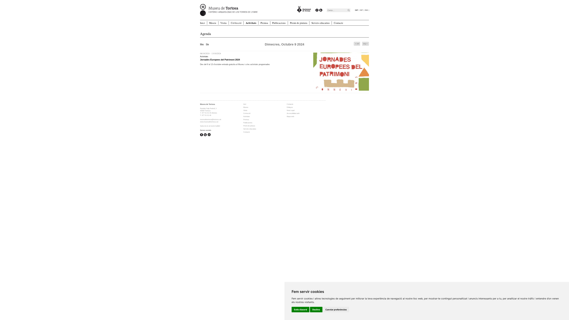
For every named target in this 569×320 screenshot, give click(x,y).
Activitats (251, 23)
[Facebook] (317, 7)
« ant (357, 44)
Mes (202, 44)
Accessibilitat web (293, 113)
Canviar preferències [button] (336, 309)
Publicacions (279, 23)
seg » (365, 44)
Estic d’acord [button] (300, 309)
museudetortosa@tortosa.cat (210, 119)
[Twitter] (320, 7)
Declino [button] (316, 309)
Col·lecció (236, 23)
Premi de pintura (298, 23)
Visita (223, 23)
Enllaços (290, 107)
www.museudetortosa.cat (209, 122)
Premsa (264, 23)
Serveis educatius (320, 23)
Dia (207, 44)
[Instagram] (209, 135)
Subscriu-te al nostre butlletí (210, 126)
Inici (202, 23)
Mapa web (290, 116)
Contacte (338, 23)
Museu (212, 23)
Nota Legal (290, 110)
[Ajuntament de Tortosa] (304, 11)
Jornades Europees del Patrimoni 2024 (220, 59)
